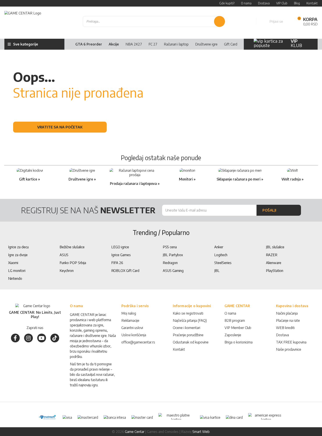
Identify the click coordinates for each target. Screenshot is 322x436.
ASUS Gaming (173, 270)
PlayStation (274, 270)
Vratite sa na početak (60, 127)
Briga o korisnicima (239, 342)
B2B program (235, 320)
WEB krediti (285, 328)
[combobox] (154, 21)
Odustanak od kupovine (191, 342)
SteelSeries (223, 263)
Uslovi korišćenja (133, 335)
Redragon (170, 263)
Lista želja (248, 21)
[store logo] (22, 21)
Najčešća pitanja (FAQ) (190, 320)
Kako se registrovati (188, 313)
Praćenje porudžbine (188, 335)
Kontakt (179, 349)
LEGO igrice (120, 247)
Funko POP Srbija (73, 263)
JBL (216, 270)
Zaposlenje (233, 335)
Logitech (220, 255)
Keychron (67, 270)
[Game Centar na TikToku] (54, 338)
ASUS (64, 255)
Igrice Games (121, 255)
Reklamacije (130, 320)
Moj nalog (128, 313)
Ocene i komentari (186, 328)
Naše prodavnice (288, 349)
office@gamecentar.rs (138, 342)
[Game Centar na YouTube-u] (41, 338)
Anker (218, 247)
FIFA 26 (117, 263)
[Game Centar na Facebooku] (15, 338)
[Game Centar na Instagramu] (28, 338)
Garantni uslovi (132, 328)
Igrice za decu (18, 247)
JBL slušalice (275, 247)
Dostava (282, 335)
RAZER (271, 255)
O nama (230, 313)
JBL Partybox (173, 255)
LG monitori (16, 270)
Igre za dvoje (18, 255)
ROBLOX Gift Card (125, 270)
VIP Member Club (238, 328)
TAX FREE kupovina (291, 342)
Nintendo (15, 278)
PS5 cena (170, 247)
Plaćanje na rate (288, 320)
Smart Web (201, 431)
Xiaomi (13, 263)
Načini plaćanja (287, 313)
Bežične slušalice (72, 247)
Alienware (273, 263)
